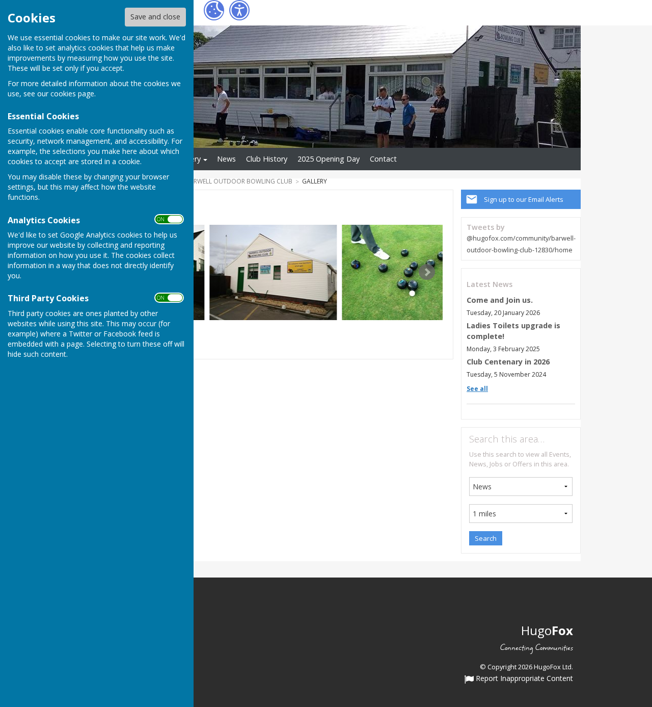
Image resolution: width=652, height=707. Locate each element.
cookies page (72, 93)
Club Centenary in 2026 (508, 361)
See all (477, 388)
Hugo (547, 630)
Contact (383, 159)
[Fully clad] (273, 272)
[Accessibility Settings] (239, 10)
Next (427, 272)
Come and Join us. (500, 300)
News (226, 159)
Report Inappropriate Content (523, 679)
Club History (266, 159)
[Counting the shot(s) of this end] (405, 272)
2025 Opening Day (328, 159)
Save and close (155, 16)
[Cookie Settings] (214, 10)
